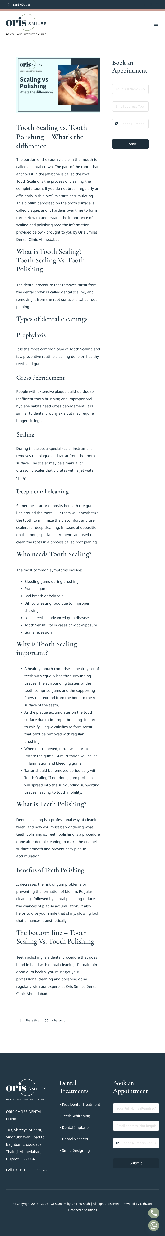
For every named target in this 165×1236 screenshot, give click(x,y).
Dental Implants (76, 1127)
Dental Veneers (75, 1138)
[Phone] (153, 1213)
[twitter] (151, 4)
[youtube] (157, 4)
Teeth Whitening (76, 1115)
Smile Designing (76, 1150)
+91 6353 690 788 (33, 1169)
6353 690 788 (22, 4)
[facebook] (144, 4)
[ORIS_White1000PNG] (26, 1080)
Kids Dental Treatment (81, 1104)
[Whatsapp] (153, 1225)
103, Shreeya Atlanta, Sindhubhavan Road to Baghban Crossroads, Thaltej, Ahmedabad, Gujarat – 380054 (25, 1144)
